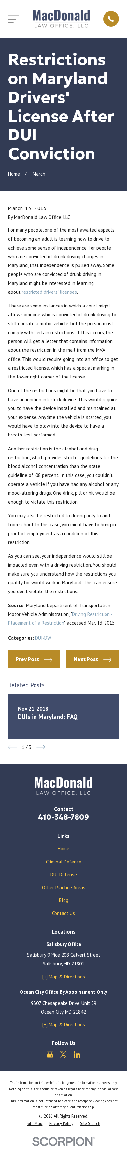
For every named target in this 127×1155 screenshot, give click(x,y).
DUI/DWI (44, 638)
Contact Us (63, 913)
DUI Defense (63, 874)
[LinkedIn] (77, 1054)
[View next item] (40, 747)
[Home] (61, 19)
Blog (63, 900)
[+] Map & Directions (63, 977)
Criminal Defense (63, 862)
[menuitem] (34, 1123)
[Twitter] (63, 1054)
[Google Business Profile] (50, 1054)
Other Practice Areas (63, 887)
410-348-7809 (63, 816)
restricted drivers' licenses (49, 292)
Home (63, 849)
